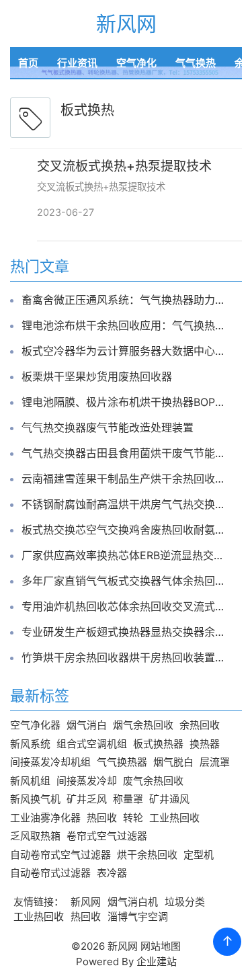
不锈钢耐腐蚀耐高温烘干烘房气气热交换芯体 (126, 504)
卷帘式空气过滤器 (107, 835)
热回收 (102, 817)
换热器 (205, 743)
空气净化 (136, 62)
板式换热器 (158, 743)
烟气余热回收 (143, 725)
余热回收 (199, 725)
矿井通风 (169, 798)
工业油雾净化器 (45, 817)
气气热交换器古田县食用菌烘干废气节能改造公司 (126, 453)
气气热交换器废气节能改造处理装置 (108, 427)
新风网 (126, 23)
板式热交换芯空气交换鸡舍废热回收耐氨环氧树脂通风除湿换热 (126, 529)
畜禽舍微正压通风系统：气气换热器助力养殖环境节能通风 (126, 299)
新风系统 (30, 743)
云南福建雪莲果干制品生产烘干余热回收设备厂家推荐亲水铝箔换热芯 (126, 478)
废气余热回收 (153, 780)
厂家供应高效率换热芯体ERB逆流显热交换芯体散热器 (126, 555)
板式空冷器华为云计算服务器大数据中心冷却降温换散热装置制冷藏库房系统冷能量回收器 (126, 350)
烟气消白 (87, 725)
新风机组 (30, 780)
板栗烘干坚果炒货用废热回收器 (97, 376)
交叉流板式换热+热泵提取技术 (124, 166)
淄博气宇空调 (138, 916)
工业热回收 (174, 817)
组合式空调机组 (91, 743)
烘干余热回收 (147, 854)
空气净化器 (35, 725)
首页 (28, 62)
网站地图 (160, 946)
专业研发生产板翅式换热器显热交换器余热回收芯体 (126, 631)
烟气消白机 (133, 901)
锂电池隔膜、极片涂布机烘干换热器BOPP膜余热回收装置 (126, 402)
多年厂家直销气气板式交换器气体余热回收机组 (126, 580)
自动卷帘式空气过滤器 (60, 854)
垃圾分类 (185, 901)
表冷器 (112, 872)
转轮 (133, 817)
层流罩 (215, 762)
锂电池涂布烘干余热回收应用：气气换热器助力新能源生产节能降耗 (126, 325)
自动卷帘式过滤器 (50, 872)
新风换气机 (35, 798)
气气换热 (195, 62)
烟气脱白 (173, 762)
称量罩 (128, 798)
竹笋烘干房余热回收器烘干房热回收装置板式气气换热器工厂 (126, 657)
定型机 (198, 854)
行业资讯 (77, 62)
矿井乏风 (87, 798)
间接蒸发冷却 (86, 780)
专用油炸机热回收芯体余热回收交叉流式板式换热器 (126, 606)
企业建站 (156, 961)
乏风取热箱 (35, 835)
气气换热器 (122, 762)
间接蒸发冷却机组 (50, 762)
